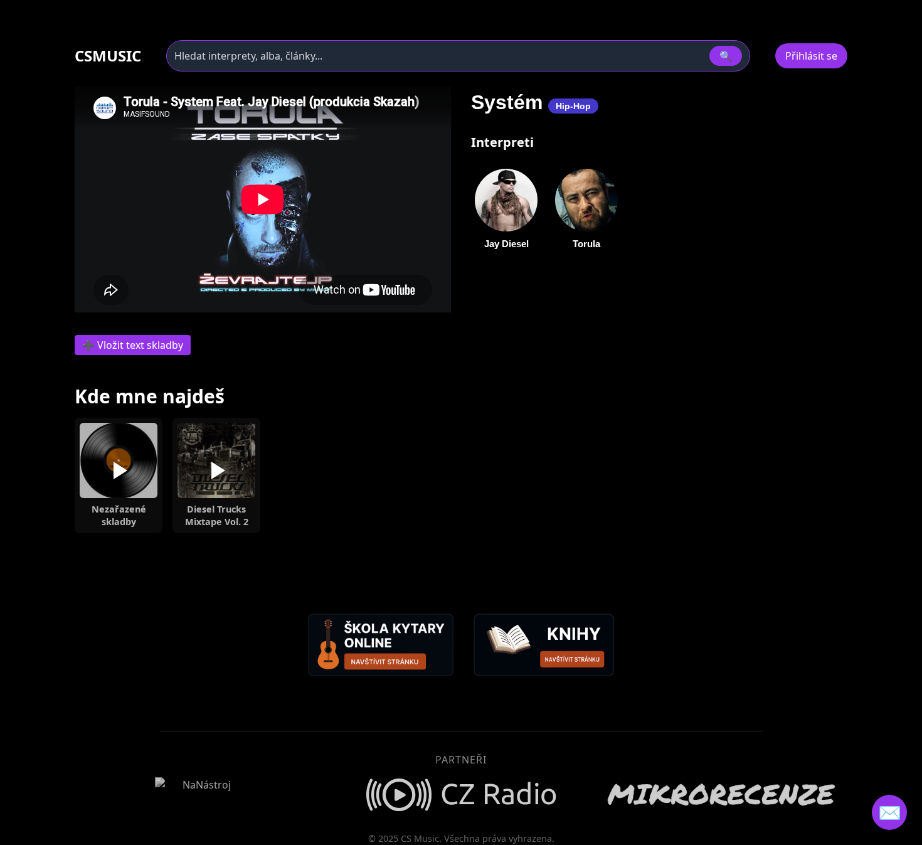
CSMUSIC (108, 56)
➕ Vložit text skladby (132, 345)
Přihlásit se (811, 56)
